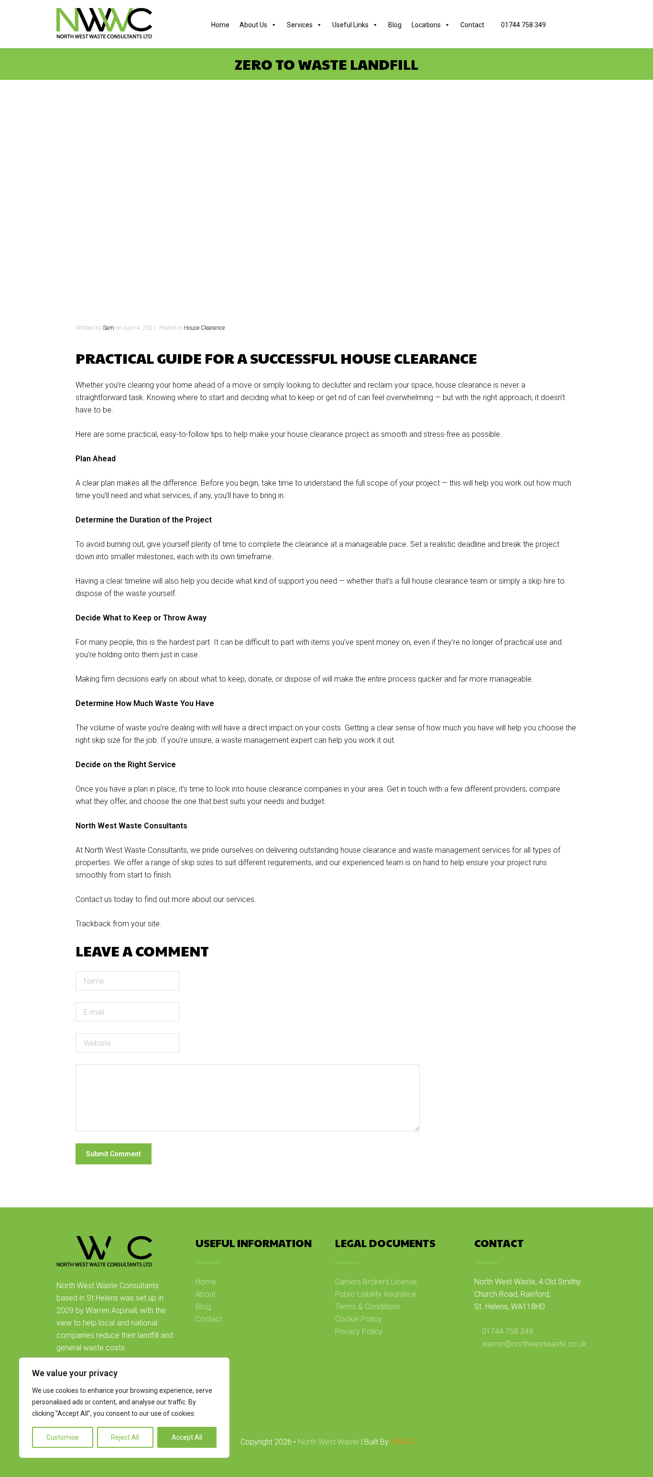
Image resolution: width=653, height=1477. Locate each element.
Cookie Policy (358, 1319)
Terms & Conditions (367, 1306)
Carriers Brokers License (376, 1281)
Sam (108, 328)
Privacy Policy (358, 1331)
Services (300, 25)
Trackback (93, 923)
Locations (426, 25)
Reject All (125, 1437)
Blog (395, 25)
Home (220, 25)
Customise (62, 1437)
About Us (253, 25)
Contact (472, 25)
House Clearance (204, 328)
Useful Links (350, 25)
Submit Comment (113, 1154)
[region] (124, 1408)
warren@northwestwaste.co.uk (534, 1343)
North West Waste (328, 1441)
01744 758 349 (523, 25)
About (206, 1294)
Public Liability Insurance (375, 1294)
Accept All (187, 1437)
